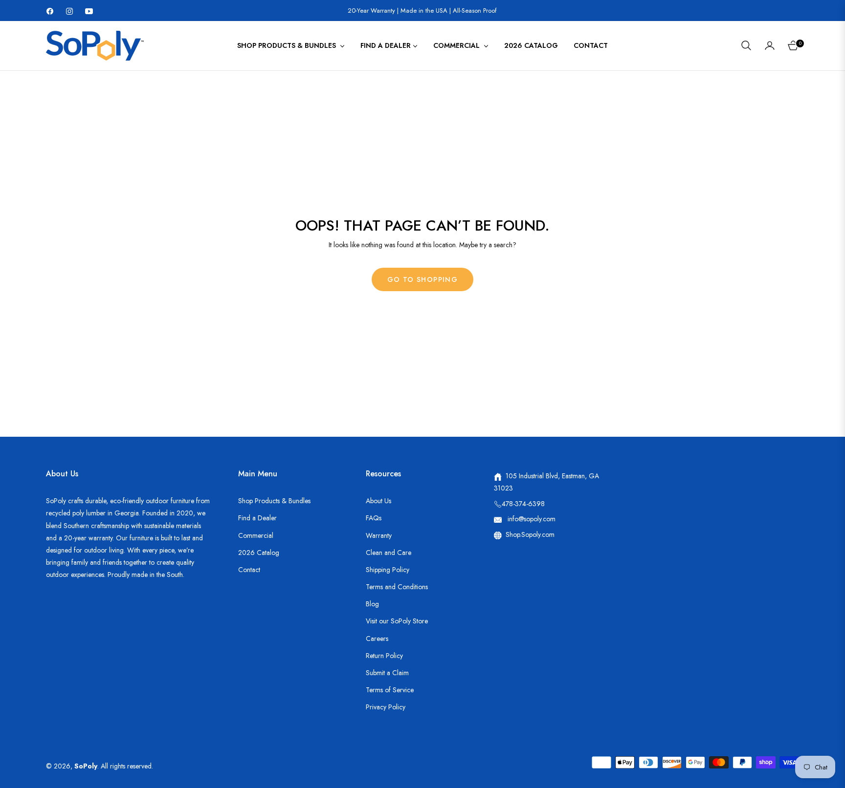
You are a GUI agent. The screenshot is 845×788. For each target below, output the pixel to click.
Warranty (379, 535)
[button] (746, 45)
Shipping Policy (387, 570)
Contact (249, 570)
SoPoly (85, 766)
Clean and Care (388, 552)
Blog (372, 604)
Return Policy (384, 655)
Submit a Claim (387, 673)
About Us (378, 501)
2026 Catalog (258, 552)
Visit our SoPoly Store (397, 621)
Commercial (255, 535)
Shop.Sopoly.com (530, 534)
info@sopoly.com (531, 519)
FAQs (373, 518)
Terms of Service (390, 690)
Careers (377, 638)
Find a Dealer (257, 518)
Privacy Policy (385, 707)
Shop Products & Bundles (274, 501)
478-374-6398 (523, 504)
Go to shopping (422, 279)
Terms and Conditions (397, 587)
